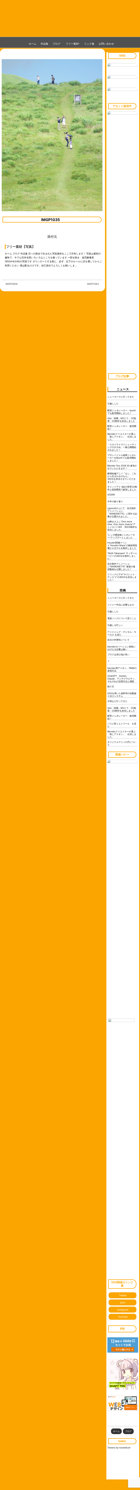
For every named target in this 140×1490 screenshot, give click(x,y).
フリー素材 (73, 43)
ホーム (32, 43)
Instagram (122, 1309)
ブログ (56, 43)
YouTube (123, 1316)
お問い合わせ (106, 43)
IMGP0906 (11, 283)
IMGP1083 (93, 283)
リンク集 (89, 43)
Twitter (123, 1295)
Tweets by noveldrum (118, 1447)
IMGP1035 (50, 219)
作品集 (44, 43)
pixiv (122, 1302)
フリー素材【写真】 (20, 246)
